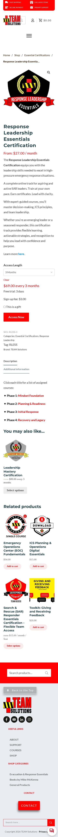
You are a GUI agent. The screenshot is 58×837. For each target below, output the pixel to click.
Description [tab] (10, 361)
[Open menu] (29, 35)
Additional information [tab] (16, 369)
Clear (6, 279)
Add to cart (12, 566)
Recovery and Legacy (24, 420)
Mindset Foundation (24, 395)
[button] (49, 72)
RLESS (13, 344)
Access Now (16, 317)
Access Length (13, 265)
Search (21, 20)
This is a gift (13, 307)
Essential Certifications (27, 336)
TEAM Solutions (19, 349)
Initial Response (21, 412)
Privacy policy (46, 831)
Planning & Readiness (24, 403)
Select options (15, 490)
